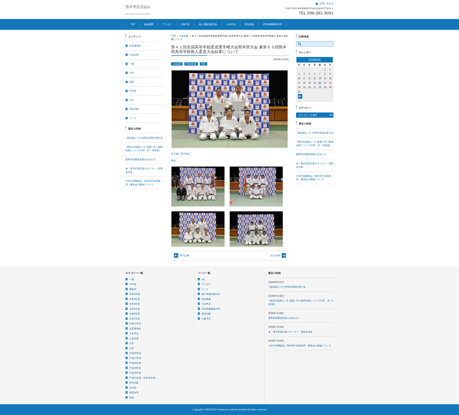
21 (320, 82)
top (203, 279)
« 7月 (300, 97)
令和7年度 (134, 318)
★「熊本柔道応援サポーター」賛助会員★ (290, 331)
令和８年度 (135, 323)
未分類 (132, 387)
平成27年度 (135, 358)
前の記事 (184, 255)
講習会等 (134, 392)
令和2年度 (134, 294)
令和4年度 (134, 304)
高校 (203, 64)
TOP (132, 24)
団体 (173, 160)
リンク (132, 118)
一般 (131, 64)
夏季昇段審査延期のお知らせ (141, 159)
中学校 (132, 91)
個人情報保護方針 (208, 24)
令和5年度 (134, 309)
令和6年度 (134, 313)
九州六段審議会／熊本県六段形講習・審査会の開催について (299, 345)
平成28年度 (135, 363)
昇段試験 (249, 24)
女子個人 (175, 153)
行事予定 (185, 24)
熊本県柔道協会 (138, 7)
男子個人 (185, 153)
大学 (131, 72)
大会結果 (183, 36)
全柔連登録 (135, 45)
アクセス (167, 24)
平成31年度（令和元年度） (143, 377)
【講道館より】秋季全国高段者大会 (144, 137)
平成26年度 (135, 353)
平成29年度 (135, 368)
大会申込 (231, 24)
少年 (131, 100)
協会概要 (148, 24)
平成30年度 (191, 64)
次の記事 (275, 255)
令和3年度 (134, 299)
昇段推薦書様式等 (272, 24)
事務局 (132, 289)
